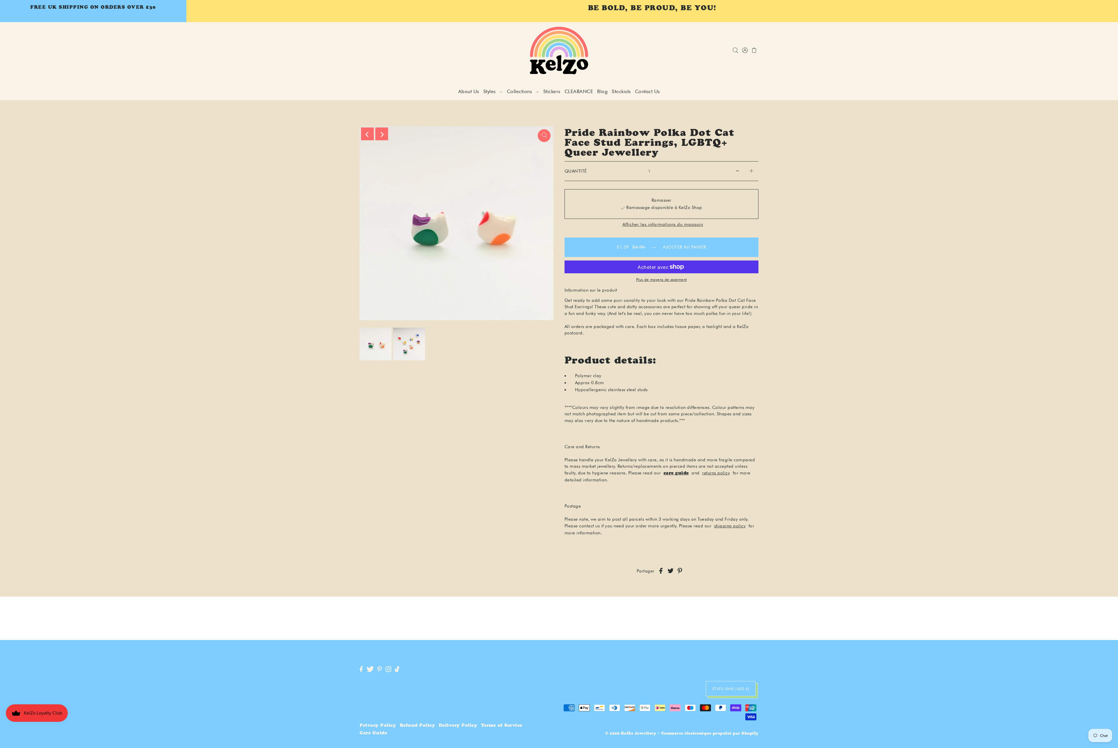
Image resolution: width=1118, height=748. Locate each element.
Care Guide (373, 733)
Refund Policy (417, 726)
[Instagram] (388, 669)
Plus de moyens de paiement (661, 279)
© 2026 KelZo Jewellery (630, 734)
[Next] (381, 133)
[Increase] (751, 171)
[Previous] (367, 133)
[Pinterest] (379, 669)
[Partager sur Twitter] (670, 571)
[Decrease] (737, 171)
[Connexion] (735, 50)
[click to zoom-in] (544, 135)
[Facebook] (361, 669)
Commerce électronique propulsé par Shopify (709, 734)
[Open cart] (754, 50)
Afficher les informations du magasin (662, 224)
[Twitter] (370, 669)
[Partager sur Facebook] (661, 571)
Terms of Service (501, 726)
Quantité (576, 171)
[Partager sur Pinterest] (680, 571)
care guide (676, 473)
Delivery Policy (458, 726)
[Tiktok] (397, 669)
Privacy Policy (378, 726)
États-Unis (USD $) (730, 688)
